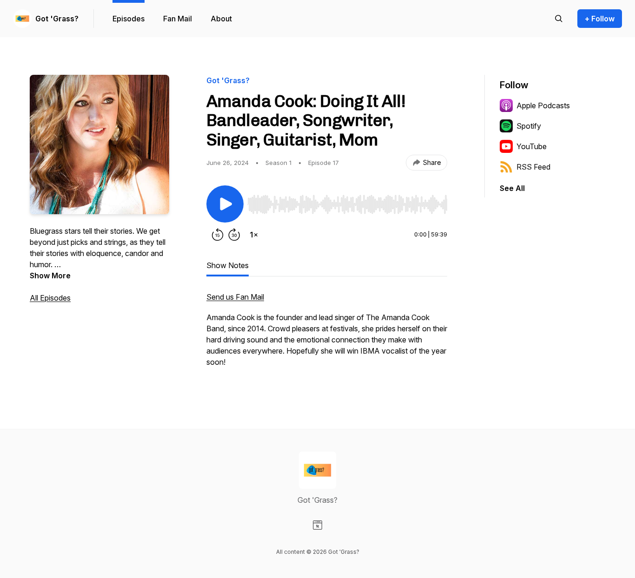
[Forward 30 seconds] (234, 234)
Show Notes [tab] (227, 265)
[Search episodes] (558, 18)
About (221, 18)
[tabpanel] (326, 334)
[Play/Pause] (225, 204)
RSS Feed (533, 166)
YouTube (531, 146)
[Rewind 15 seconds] (217, 234)
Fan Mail (177, 18)
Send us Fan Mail (235, 297)
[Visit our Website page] (317, 525)
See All (512, 188)
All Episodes (50, 297)
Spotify (528, 126)
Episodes (128, 18)
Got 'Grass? (57, 18)
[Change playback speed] (254, 234)
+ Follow (600, 18)
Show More (50, 275)
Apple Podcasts (543, 105)
